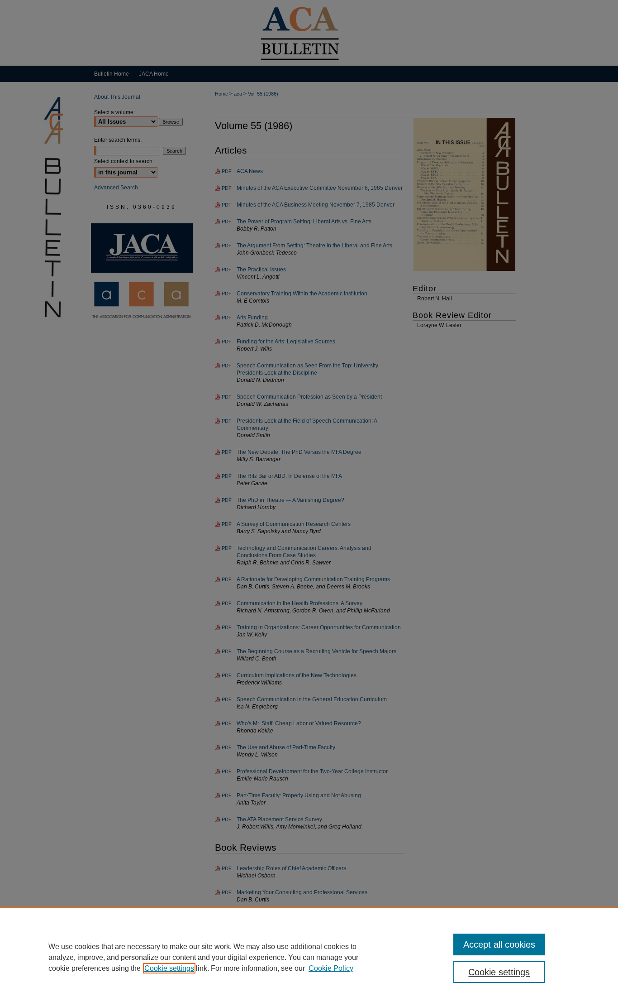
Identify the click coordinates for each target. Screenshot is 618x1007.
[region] (309, 957)
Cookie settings (169, 968)
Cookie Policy (331, 968)
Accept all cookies (499, 944)
